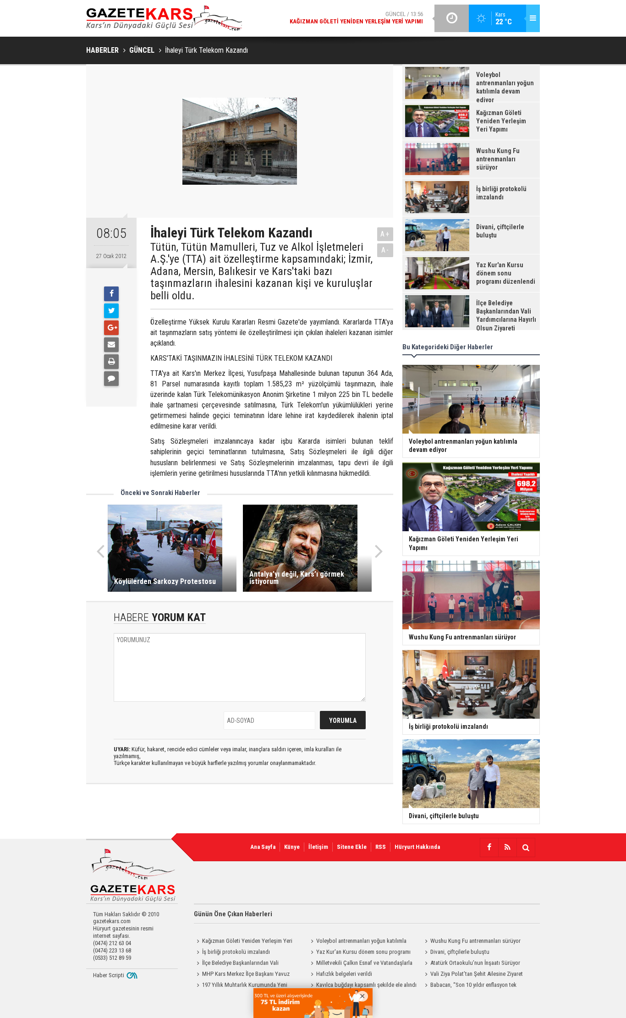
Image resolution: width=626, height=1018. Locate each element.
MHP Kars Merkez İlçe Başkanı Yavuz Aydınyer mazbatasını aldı (242, 974)
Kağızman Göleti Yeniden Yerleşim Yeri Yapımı (243, 941)
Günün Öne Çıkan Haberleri (233, 914)
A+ (385, 234)
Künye (292, 846)
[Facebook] (111, 293)
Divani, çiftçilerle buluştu (459, 951)
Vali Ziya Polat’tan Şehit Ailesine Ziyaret (476, 973)
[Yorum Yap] (111, 378)
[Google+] (111, 327)
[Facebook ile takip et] (489, 847)
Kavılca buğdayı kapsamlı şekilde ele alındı (366, 984)
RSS (380, 846)
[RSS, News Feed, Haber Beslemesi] (507, 847)
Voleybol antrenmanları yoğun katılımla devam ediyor (357, 941)
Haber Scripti (108, 975)
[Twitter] (111, 310)
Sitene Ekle (352, 846)
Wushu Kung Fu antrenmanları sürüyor (475, 940)
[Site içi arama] (525, 847)
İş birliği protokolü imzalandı (236, 951)
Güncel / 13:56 (356, 18)
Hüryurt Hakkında (417, 846)
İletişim (318, 846)
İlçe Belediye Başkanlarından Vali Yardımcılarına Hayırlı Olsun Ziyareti (236, 963)
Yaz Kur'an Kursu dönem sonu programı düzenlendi (359, 952)
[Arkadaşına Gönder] (111, 344)
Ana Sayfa (262, 846)
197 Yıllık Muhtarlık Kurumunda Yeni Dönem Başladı (240, 985)
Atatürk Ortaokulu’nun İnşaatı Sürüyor (475, 962)
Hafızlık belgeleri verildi (344, 973)
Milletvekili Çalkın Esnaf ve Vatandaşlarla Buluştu (360, 963)
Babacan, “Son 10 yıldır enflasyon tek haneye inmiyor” (469, 985)
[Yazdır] (111, 361)
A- (385, 250)
